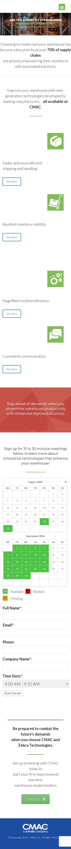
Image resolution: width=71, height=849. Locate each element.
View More (11, 181)
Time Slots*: (13, 676)
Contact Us (32, 799)
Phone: (8, 642)
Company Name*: (17, 659)
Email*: (8, 625)
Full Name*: (12, 608)
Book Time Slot (13, 693)
